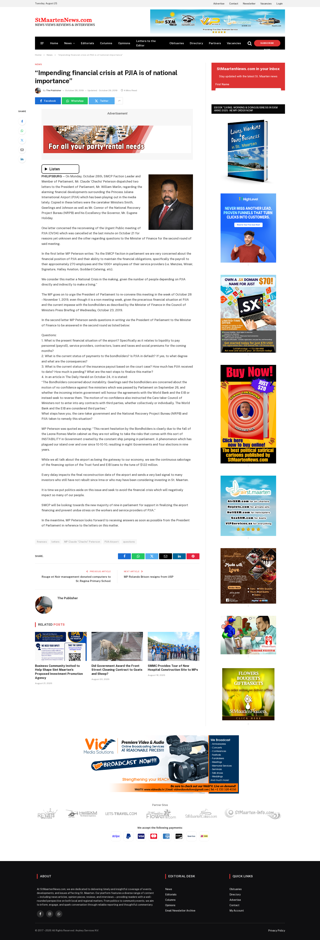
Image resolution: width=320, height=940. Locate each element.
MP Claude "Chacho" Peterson (82, 541)
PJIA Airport (112, 541)
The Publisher (53, 90)
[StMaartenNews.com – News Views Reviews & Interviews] (65, 22)
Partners (215, 43)
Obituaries (176, 43)
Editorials (87, 43)
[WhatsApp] (22, 130)
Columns (106, 43)
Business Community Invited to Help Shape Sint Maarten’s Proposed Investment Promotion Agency (59, 672)
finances (42, 541)
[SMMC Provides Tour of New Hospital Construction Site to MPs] (173, 646)
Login (279, 3)
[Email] (22, 149)
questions (129, 541)
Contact (233, 3)
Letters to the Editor (146, 43)
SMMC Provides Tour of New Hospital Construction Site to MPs (173, 668)
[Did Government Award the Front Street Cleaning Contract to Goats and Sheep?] (117, 646)
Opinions (124, 43)
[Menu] (42, 43)
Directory (196, 43)
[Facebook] (22, 121)
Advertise (218, 3)
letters (55, 541)
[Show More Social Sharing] (119, 100)
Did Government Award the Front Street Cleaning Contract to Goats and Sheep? (116, 670)
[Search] (249, 43)
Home (54, 43)
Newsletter (249, 3)
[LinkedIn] (22, 159)
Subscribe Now (267, 44)
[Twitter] (22, 140)
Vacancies (266, 3)
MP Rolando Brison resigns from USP (149, 576)
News (68, 43)
